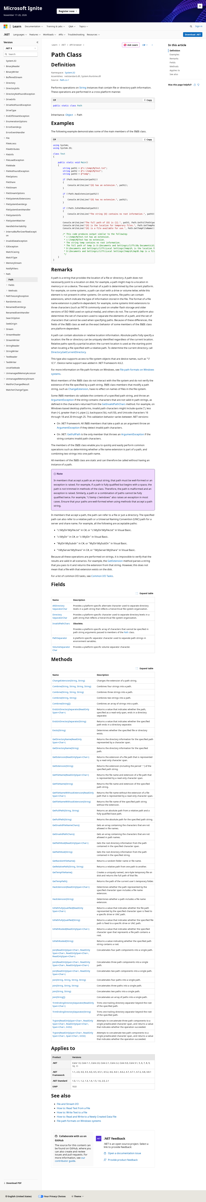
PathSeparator (59, 638)
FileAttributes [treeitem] (13, 149)
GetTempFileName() (62, 872)
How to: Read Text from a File (73, 1108)
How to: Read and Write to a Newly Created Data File (86, 1116)
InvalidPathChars (61, 623)
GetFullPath (74, 434)
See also (174, 74)
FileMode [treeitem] (10, 165)
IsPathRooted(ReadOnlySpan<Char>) (70, 929)
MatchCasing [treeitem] (12, 251)
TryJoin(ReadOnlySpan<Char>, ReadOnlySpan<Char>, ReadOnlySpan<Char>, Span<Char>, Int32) (72, 1023)
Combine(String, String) (64, 697)
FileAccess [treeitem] (11, 143)
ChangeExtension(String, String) (68, 680)
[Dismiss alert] (200, 6)
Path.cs (63, 80)
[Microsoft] (6, 26)
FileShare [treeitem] (10, 182)
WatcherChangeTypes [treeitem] (17, 389)
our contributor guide (70, 1159)
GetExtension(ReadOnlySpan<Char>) (70, 757)
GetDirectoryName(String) (65, 748)
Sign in (198, 26)
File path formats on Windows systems (79, 1121)
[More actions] (152, 45)
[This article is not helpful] (198, 85)
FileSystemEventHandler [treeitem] (18, 209)
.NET (63, 44)
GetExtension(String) (62, 766)
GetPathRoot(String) (62, 851)
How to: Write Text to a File (72, 1112)
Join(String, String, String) (65, 985)
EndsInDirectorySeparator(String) (69, 721)
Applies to (175, 70)
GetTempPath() (59, 881)
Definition (175, 50)
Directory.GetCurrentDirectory (68, 352)
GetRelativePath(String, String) (67, 866)
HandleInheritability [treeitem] (16, 226)
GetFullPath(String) (61, 819)
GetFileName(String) (62, 783)
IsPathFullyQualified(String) (66, 920)
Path (126, 632)
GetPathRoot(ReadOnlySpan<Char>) (70, 843)
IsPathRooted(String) (62, 941)
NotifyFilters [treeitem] (12, 268)
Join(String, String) (61, 991)
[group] (103, 202)
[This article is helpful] (194, 85)
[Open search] (191, 26)
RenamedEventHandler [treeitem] (17, 312)
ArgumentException (62, 400)
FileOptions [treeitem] (11, 176)
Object (69, 114)
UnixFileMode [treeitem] (13, 367)
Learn (54, 44)
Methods (174, 66)
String (82, 87)
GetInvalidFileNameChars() (65, 825)
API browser (76, 44)
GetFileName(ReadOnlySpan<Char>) (70, 774)
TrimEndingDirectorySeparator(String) (71, 1011)
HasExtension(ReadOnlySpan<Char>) (70, 887)
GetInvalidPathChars (113, 404)
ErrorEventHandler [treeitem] (15, 132)
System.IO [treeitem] (11, 60)
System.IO (70, 72)
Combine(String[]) (61, 703)
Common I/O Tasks (102, 576)
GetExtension (115, 561)
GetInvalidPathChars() (63, 834)
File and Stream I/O (68, 1104)
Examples (174, 54)
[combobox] (21, 48)
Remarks (174, 58)
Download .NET (193, 34)
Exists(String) (59, 730)
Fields (173, 62)
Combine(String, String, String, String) (71, 686)
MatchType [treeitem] (11, 257)
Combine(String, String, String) (68, 692)
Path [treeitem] (10, 279)
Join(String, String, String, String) (69, 979)
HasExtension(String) (62, 899)
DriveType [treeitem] (11, 110)
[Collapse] (37, 42)
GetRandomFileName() (63, 860)
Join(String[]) (58, 997)
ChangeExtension (78, 389)
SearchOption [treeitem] (13, 318)
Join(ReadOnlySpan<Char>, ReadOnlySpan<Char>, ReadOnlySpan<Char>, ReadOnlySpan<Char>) (71, 953)
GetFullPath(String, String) (65, 810)
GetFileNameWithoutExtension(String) (71, 801)
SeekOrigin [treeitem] (11, 323)
